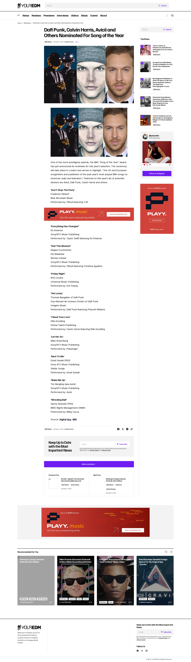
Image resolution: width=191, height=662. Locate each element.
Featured (118, 485)
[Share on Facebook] (118, 429)
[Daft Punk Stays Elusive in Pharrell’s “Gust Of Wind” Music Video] (115, 580)
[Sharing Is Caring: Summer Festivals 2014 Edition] (36, 580)
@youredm (154, 135)
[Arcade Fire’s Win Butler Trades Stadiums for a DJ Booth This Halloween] (145, 66)
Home (19, 23)
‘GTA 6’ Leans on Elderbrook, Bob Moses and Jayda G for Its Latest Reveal (162, 49)
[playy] (89, 214)
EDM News (27, 23)
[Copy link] (131, 429)
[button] (18, 15)
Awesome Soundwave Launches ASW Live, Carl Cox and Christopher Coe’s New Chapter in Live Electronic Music (163, 101)
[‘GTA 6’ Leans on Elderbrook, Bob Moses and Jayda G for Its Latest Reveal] (145, 50)
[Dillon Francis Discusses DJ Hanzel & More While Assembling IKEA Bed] (75, 580)
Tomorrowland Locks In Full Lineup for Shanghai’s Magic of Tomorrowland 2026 (163, 119)
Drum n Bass (75, 485)
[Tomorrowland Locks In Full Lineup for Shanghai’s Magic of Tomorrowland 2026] (145, 120)
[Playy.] (95, 522)
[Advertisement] (157, 209)
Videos (85, 599)
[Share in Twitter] (123, 429)
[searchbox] (101, 5)
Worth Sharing (110, 489)
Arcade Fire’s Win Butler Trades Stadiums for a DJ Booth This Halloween (162, 64)
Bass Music (65, 485)
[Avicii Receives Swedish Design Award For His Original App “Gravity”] (155, 580)
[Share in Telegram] (127, 429)
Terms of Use (106, 450)
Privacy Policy (94, 450)
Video (79, 599)
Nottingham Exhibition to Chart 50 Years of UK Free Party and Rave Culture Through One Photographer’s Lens (162, 82)
